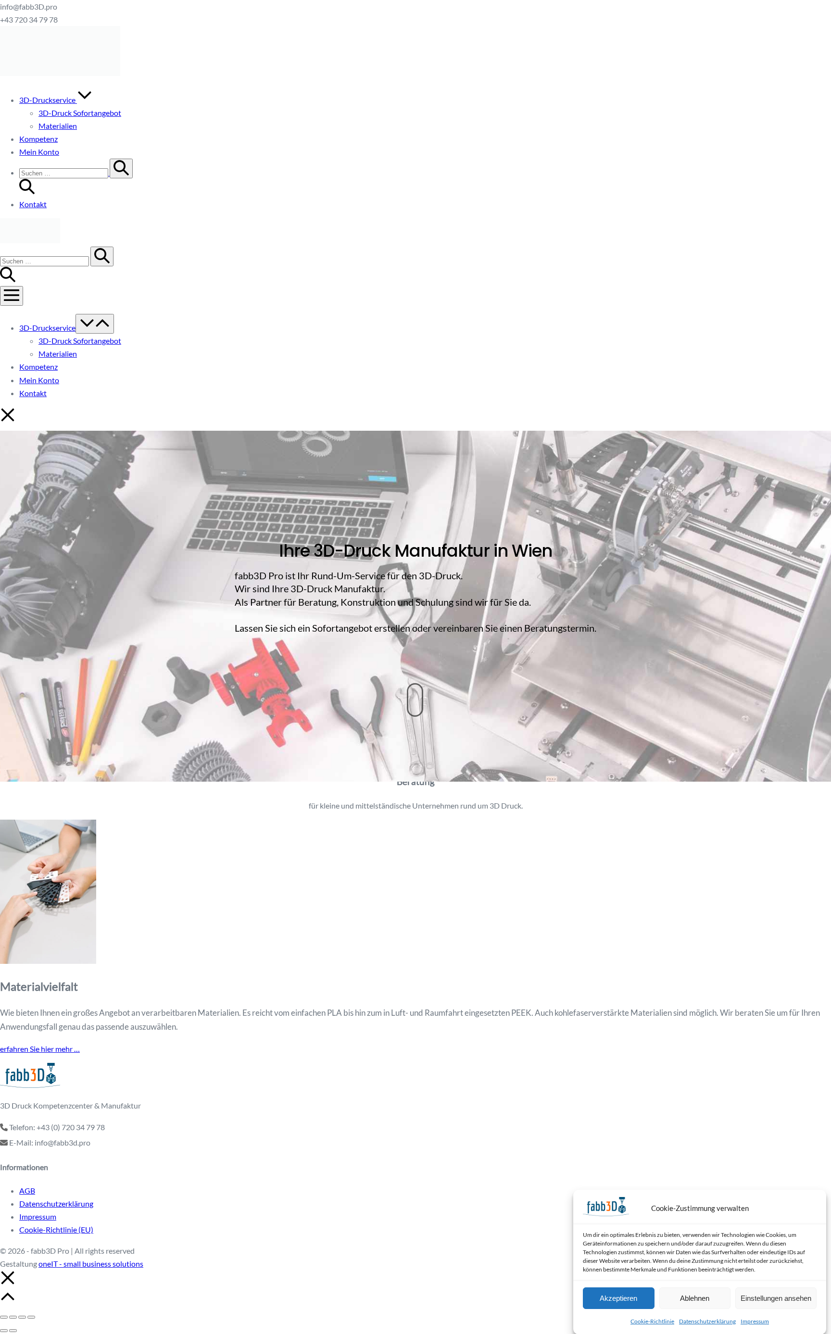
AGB (27, 1190)
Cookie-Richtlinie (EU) (56, 1229)
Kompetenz (38, 138)
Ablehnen (694, 1298)
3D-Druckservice (48, 99)
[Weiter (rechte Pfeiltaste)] (13, 1330)
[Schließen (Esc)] (31, 1317)
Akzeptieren (618, 1298)
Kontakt (33, 204)
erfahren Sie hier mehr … (40, 1048)
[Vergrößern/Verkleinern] (4, 1317)
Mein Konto (39, 151)
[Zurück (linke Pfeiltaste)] (4, 1330)
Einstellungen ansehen (776, 1298)
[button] (425, 177)
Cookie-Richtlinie (652, 1321)
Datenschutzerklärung (707, 1321)
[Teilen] (22, 1317)
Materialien (57, 125)
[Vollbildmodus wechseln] (13, 1317)
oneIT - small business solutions (90, 1263)
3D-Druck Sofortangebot (79, 112)
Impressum (755, 1321)
